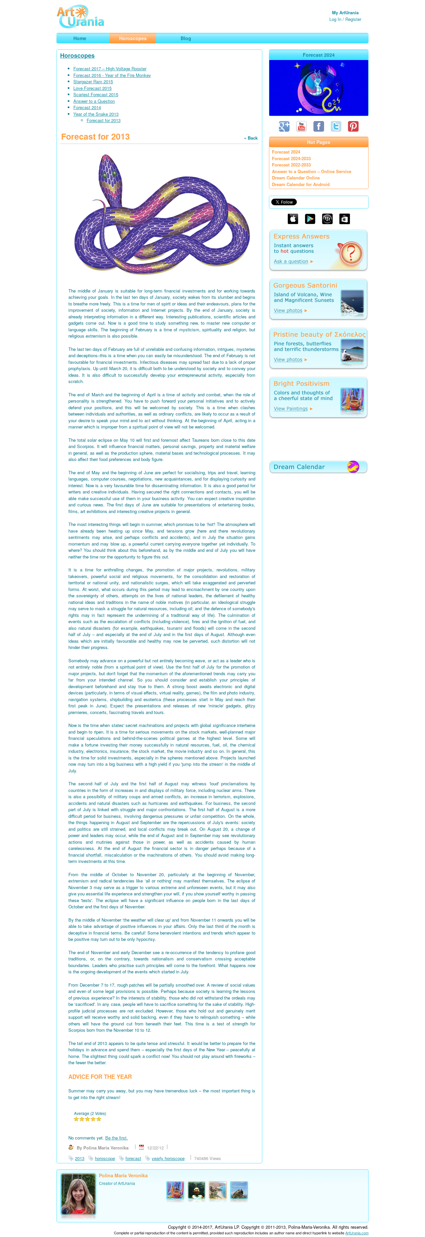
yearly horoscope (168, 1158)
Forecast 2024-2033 (291, 158)
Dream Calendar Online (296, 177)
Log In (335, 19)
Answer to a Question (94, 101)
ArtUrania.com (357, 1232)
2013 (79, 1158)
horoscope (105, 1158)
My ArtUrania (345, 12)
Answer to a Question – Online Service (311, 171)
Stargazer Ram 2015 (93, 81)
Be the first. (116, 1138)
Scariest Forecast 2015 (95, 94)
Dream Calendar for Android (301, 184)
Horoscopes (77, 55)
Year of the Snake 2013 (96, 114)
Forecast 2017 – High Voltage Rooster (109, 68)
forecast (133, 1158)
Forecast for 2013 (104, 120)
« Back (251, 138)
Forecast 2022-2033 (291, 165)
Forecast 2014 (87, 107)
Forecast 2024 (286, 152)
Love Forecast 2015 (92, 88)
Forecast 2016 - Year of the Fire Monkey (112, 75)
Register (353, 19)
